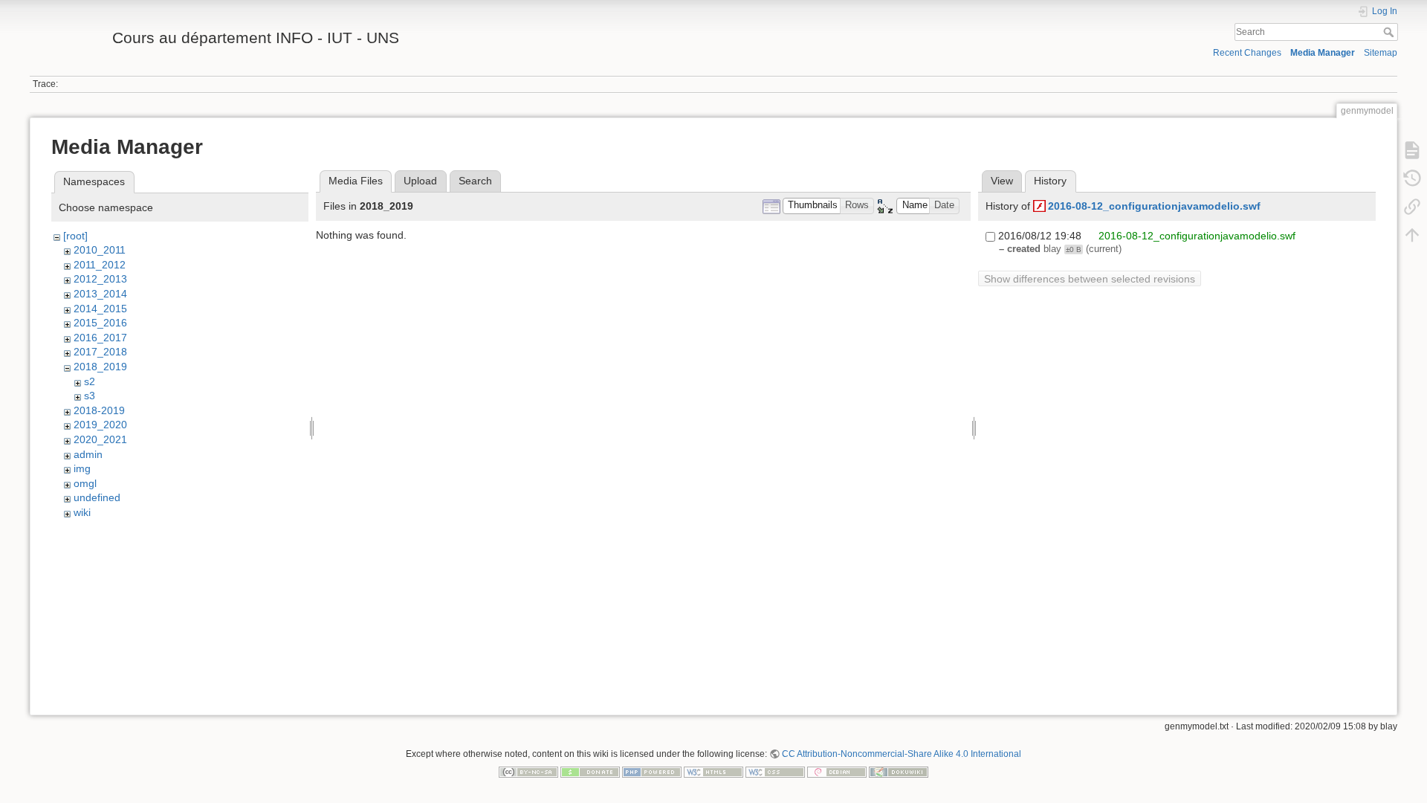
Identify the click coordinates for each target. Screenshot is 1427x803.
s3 (89, 396)
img (82, 468)
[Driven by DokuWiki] (898, 771)
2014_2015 (100, 309)
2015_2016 (100, 323)
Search (1390, 32)
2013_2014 (100, 294)
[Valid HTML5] (713, 771)
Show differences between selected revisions (1089, 279)
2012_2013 (100, 279)
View (1002, 181)
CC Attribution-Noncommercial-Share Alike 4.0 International (901, 754)
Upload (420, 181)
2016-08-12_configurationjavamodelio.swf (1154, 206)
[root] (75, 236)
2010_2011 (100, 250)
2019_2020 (100, 424)
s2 (89, 381)
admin (88, 454)
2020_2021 (100, 439)
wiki (82, 512)
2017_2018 (100, 352)
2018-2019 (99, 410)
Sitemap (1380, 53)
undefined (97, 497)
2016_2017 (100, 338)
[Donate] (590, 771)
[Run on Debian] (837, 771)
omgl (85, 483)
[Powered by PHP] (652, 771)
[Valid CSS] (775, 771)
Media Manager (1322, 53)
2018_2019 (100, 367)
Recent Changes (1247, 53)
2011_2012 (100, 265)
